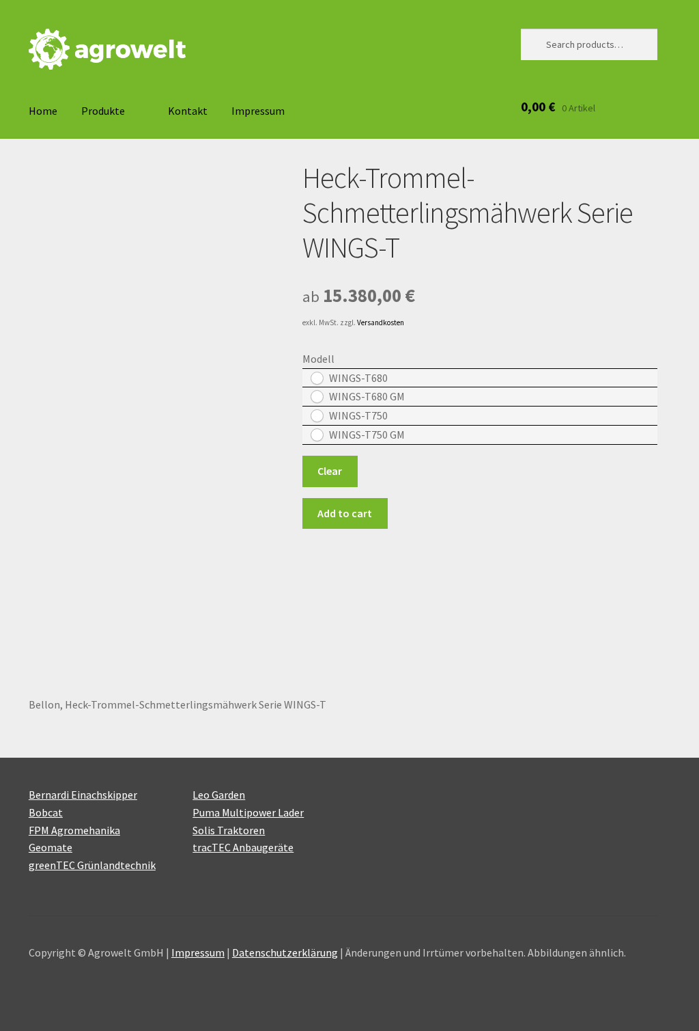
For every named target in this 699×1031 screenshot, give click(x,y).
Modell (318, 359)
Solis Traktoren (228, 830)
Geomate (50, 847)
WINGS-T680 (358, 378)
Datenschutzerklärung (285, 952)
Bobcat (46, 812)
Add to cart (344, 513)
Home (43, 111)
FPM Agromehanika (74, 830)
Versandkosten (380, 322)
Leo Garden (218, 794)
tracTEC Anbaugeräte (243, 847)
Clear (329, 471)
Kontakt (188, 111)
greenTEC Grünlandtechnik (92, 865)
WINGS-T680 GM (367, 396)
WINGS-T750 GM (367, 434)
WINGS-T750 (358, 415)
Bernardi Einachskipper (83, 794)
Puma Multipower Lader (248, 812)
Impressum (258, 111)
